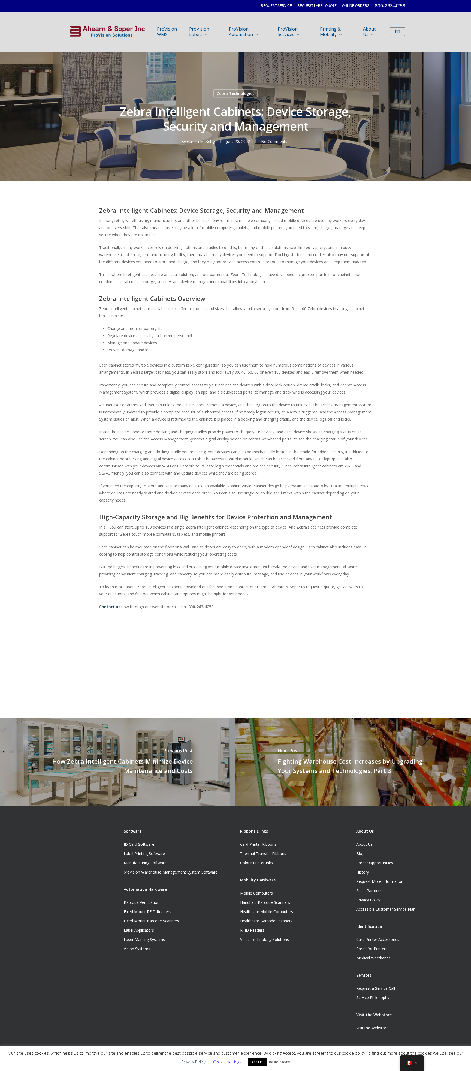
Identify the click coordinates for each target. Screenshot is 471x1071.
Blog (360, 853)
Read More (279, 1061)
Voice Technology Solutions (264, 939)
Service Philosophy (372, 997)
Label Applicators (139, 930)
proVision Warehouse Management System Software (171, 872)
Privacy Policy (368, 899)
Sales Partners (369, 890)
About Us (369, 31)
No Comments (274, 141)
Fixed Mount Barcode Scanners (151, 920)
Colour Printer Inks (256, 862)
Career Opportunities (374, 862)
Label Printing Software (144, 853)
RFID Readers (252, 930)
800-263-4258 (390, 5)
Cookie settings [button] (227, 1061)
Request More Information (379, 881)
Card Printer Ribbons (258, 844)
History (362, 872)
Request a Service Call (375, 988)
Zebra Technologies (235, 93)
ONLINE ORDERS (355, 6)
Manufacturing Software (145, 862)
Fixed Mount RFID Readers (147, 911)
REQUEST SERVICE (276, 6)
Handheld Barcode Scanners (265, 902)
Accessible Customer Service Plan (385, 909)
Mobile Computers (256, 893)
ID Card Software (139, 844)
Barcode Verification (141, 902)
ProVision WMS (167, 31)
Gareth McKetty (201, 141)
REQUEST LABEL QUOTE (317, 6)
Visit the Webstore (372, 1027)
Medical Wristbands (373, 958)
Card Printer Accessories (377, 939)
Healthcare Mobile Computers (266, 911)
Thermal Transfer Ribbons (263, 853)
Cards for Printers (371, 948)
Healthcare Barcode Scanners (266, 920)
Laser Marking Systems (144, 939)
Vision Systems (137, 948)
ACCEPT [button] (258, 1062)
